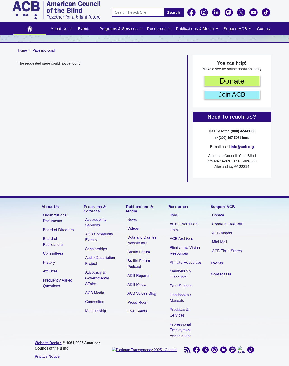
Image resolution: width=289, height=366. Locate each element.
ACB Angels (222, 233)
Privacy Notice (47, 356)
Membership (95, 311)
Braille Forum (138, 252)
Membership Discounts (180, 274)
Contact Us (221, 274)
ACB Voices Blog (141, 293)
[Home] (56, 10)
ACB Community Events (99, 237)
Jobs (174, 215)
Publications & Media (195, 28)
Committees (53, 253)
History (49, 262)
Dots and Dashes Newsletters (141, 240)
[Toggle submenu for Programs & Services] (141, 29)
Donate (232, 80)
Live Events (137, 311)
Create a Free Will (227, 224)
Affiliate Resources (186, 262)
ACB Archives (181, 239)
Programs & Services (118, 28)
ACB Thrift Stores (227, 251)
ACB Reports (138, 275)
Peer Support (181, 286)
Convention (94, 302)
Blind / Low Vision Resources (185, 251)
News (132, 219)
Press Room (137, 302)
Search (173, 12)
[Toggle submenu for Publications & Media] (217, 29)
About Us (59, 28)
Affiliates (50, 271)
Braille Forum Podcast (138, 264)
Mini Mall (219, 242)
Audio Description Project (100, 261)
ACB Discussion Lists (183, 227)
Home (29, 28)
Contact (264, 28)
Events (84, 28)
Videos (133, 228)
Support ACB (235, 28)
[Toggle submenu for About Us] (70, 29)
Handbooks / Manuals (180, 298)
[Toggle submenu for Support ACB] (250, 29)
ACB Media (94, 293)
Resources (156, 28)
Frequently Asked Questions (57, 283)
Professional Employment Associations (180, 330)
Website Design (48, 343)
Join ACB (232, 94)
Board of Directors (58, 230)
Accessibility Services (96, 222)
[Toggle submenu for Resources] (170, 29)
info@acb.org (242, 147)
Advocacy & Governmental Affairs (97, 278)
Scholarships (96, 249)
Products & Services (179, 312)
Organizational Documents (55, 218)
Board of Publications (53, 242)
